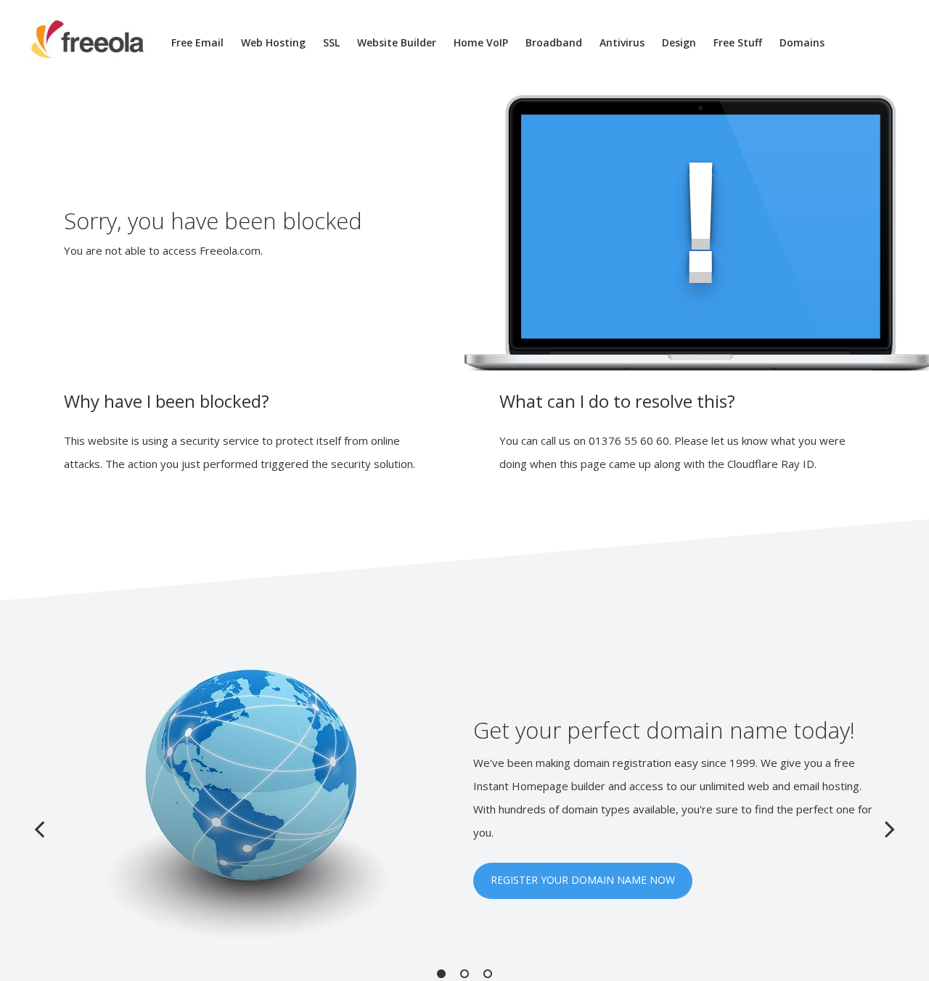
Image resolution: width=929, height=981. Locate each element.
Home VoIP (481, 42)
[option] (464, 806)
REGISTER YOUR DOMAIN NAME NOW (583, 880)
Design (679, 42)
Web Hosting (273, 42)
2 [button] (464, 973)
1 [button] (441, 973)
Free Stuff (737, 42)
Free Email (197, 42)
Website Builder (396, 42)
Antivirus (621, 42)
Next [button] (889, 829)
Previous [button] (39, 829)
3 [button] (487, 973)
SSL (331, 42)
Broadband (553, 42)
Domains (801, 42)
